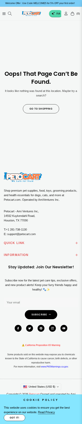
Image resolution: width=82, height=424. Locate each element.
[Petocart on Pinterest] (41, 328)
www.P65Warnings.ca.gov (54, 366)
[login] (64, 13)
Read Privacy (46, 412)
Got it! (14, 417)
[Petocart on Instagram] (52, 328)
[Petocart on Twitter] (29, 328)
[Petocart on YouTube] (63, 328)
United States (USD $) (42, 386)
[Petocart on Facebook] (18, 328)
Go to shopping (41, 108)
